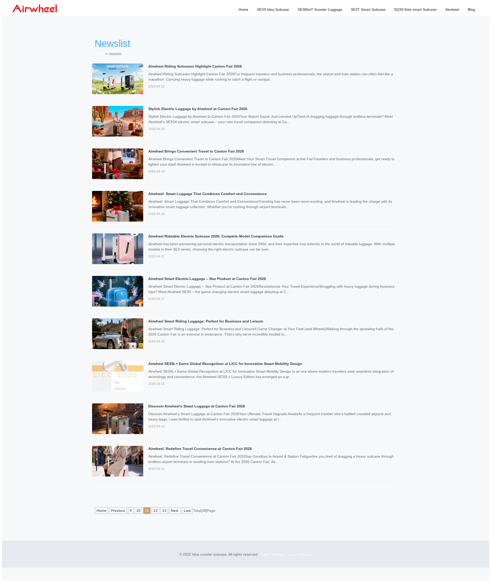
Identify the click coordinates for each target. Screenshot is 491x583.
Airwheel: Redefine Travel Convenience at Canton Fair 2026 (200, 449)
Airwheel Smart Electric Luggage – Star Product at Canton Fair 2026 (207, 279)
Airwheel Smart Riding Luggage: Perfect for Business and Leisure (205, 321)
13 (164, 511)
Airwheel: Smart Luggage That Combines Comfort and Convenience (207, 194)
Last (187, 511)
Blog (471, 9)
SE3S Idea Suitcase (273, 9)
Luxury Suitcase (299, 554)
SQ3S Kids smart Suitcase (415, 9)
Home (243, 9)
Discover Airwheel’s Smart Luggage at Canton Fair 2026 (196, 406)
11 (147, 511)
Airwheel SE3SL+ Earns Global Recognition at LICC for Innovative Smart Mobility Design (225, 364)
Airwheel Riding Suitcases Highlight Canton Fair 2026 (195, 66)
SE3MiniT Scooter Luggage (320, 9)
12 (155, 511)
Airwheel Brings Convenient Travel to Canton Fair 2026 (196, 151)
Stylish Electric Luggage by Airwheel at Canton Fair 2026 (197, 109)
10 (138, 511)
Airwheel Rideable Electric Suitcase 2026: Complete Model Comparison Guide (216, 236)
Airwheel (452, 9)
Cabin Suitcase (273, 554)
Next (175, 511)
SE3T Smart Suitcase (368, 9)
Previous (118, 511)
